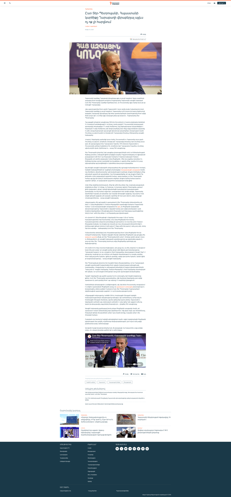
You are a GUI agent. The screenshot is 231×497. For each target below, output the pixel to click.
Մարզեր (140, 428)
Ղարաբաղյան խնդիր (94, 464)
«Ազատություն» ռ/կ (65, 490)
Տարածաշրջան (92, 468)
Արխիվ (90, 481)
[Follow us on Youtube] (126, 448)
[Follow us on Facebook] (117, 448)
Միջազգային (91, 471)
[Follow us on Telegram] (130, 448)
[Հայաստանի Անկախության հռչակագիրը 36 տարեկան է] (126, 419)
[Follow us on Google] (147, 448)
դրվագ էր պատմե (91, 237)
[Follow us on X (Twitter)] (121, 448)
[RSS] (138, 448)
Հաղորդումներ (64, 458)
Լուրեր (89, 448)
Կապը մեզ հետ (92, 490)
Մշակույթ (90, 478)
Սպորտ (83, 428)
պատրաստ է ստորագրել (124, 287)
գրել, (119, 206)
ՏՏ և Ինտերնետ (92, 474)
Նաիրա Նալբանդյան (91, 26)
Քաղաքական (91, 451)
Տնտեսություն (91, 458)
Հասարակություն (92, 461)
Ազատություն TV (64, 448)
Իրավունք (90, 454)
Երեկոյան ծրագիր (65, 461)
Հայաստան (89, 9)
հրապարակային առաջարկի (130, 170)
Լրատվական (63, 454)
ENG (209, 3)
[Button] (143, 34)
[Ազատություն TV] (214, 3)
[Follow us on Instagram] (134, 448)
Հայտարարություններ (122, 490)
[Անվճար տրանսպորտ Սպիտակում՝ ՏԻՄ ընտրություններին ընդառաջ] (126, 432)
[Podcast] (143, 448)
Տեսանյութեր (63, 451)
